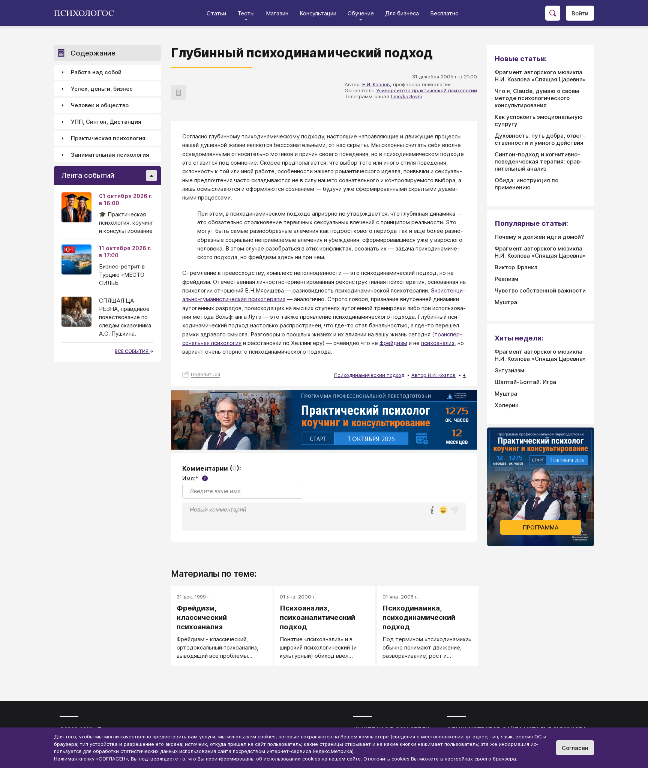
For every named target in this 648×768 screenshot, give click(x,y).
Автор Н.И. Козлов (433, 375)
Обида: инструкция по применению (526, 184)
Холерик (506, 405)
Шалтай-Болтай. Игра (525, 382)
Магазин (277, 13)
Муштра (506, 302)
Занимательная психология (110, 155)
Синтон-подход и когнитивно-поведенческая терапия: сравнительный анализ (538, 161)
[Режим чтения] (178, 92)
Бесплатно (444, 13)
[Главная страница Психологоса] (87, 13)
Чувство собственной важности (540, 290)
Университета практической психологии (426, 90)
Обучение (361, 13)
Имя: (194, 478)
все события (132, 351)
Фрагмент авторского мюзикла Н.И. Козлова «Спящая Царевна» (540, 76)
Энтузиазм (509, 370)
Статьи (216, 13)
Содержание (93, 53)
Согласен (575, 748)
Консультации (318, 13)
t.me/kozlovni (406, 96)
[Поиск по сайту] (552, 13)
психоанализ (437, 342)
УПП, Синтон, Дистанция (106, 122)
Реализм (506, 278)
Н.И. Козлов (376, 84)
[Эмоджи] (443, 510)
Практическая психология (108, 138)
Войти (580, 13)
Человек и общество (100, 105)
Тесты (246, 13)
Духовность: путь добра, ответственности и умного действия (540, 139)
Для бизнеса (402, 13)
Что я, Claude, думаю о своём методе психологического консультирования (537, 98)
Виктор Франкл (516, 267)
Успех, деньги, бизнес (102, 89)
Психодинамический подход (369, 375)
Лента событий (88, 175)
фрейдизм (393, 342)
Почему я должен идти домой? (539, 236)
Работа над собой (96, 72)
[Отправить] (454, 510)
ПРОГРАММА (541, 527)
